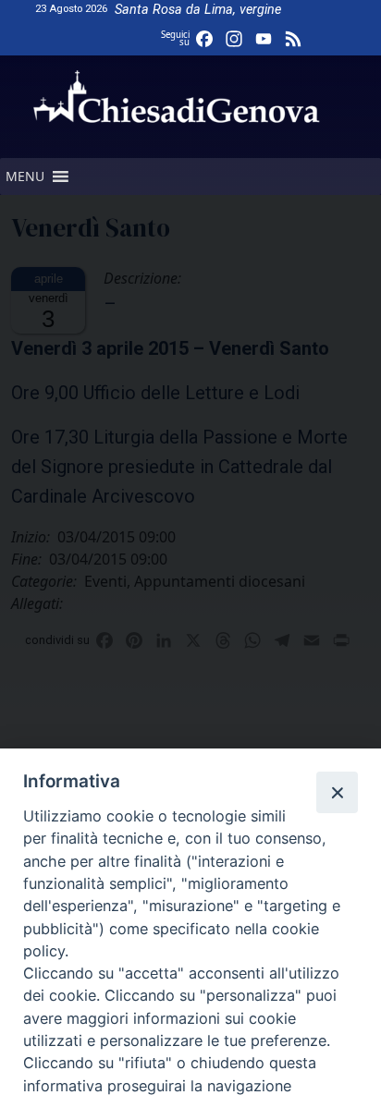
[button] (25, 176)
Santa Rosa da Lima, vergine (198, 10)
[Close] (336, 792)
